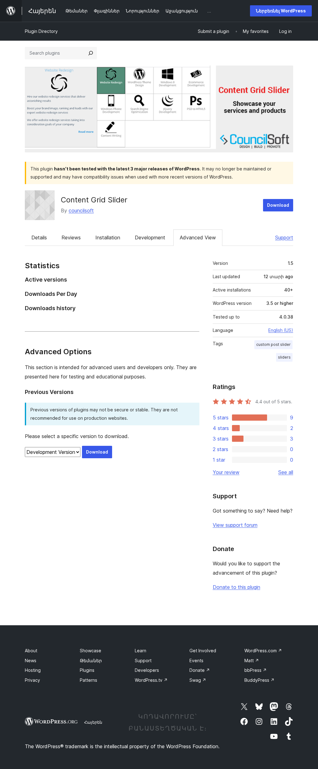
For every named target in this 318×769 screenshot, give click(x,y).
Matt (251, 660)
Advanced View (198, 237)
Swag (197, 680)
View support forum (235, 525)
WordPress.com (263, 650)
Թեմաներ (91, 660)
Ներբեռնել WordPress (281, 10)
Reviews (71, 237)
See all (285, 472)
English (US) (280, 330)
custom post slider (273, 344)
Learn (140, 650)
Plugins (87, 670)
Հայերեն (93, 722)
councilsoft (81, 210)
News (30, 660)
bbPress (255, 670)
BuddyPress (259, 680)
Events (196, 660)
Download (278, 205)
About (31, 650)
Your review (226, 472)
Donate (199, 670)
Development (150, 237)
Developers (147, 670)
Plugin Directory (41, 31)
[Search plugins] (90, 53)
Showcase (90, 650)
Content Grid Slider (94, 199)
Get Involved (202, 650)
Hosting (33, 670)
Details (39, 237)
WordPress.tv (151, 680)
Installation (107, 237)
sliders (284, 357)
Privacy (32, 680)
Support (284, 237)
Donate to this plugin (236, 587)
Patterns (88, 680)
